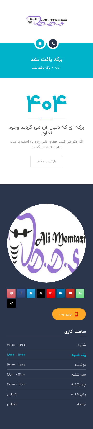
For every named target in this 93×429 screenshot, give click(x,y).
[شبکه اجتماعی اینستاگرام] (50, 293)
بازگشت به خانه (46, 161)
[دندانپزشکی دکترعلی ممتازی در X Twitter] (41, 293)
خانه (57, 67)
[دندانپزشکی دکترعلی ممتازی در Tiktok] (11, 303)
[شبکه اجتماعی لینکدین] (60, 293)
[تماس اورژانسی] (80, 293)
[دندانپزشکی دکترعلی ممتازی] (46, 20)
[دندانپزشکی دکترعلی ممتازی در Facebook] (21, 293)
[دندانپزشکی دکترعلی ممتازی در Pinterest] (11, 293)
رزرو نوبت (65, 314)
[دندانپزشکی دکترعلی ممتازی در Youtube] (70, 293)
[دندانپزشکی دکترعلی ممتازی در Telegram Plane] (31, 293)
